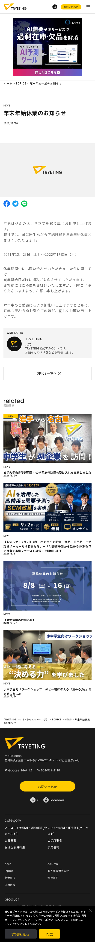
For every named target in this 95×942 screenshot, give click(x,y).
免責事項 (10, 878)
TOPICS (21, 83)
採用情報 (53, 847)
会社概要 (10, 841)
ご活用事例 (55, 841)
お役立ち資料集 (15, 847)
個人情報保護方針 (58, 871)
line (24, 203)
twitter (15, 203)
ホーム (8, 83)
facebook (6, 203)
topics (9, 871)
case (8, 864)
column (53, 864)
